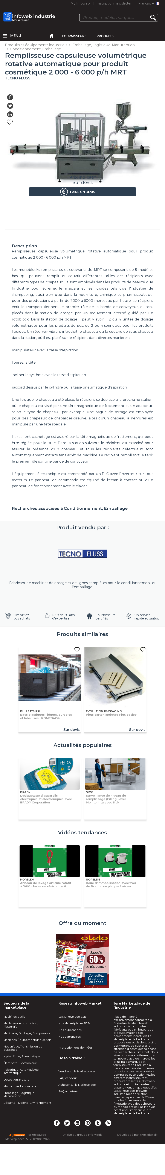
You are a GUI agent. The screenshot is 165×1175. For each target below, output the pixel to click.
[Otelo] (82, 961)
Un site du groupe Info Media (82, 1134)
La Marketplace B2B (72, 1016)
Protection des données (75, 1047)
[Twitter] (67, 1122)
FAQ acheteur (68, 1091)
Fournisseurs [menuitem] (74, 36)
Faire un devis (82, 192)
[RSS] (108, 1122)
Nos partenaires (69, 1036)
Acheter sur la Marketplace (77, 1084)
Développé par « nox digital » (137, 1134)
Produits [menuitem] (105, 36)
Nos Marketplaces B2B (74, 1023)
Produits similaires (82, 634)
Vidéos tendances (82, 832)
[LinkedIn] (77, 1122)
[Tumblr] (98, 1122)
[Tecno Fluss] (82, 553)
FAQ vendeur (67, 1078)
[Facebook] (56, 1122)
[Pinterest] (87, 1122)
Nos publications (69, 1030)
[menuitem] (5, 36)
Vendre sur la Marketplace (76, 1071)
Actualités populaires (82, 745)
